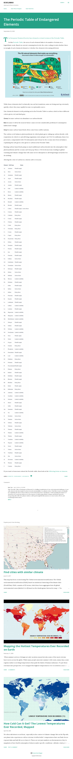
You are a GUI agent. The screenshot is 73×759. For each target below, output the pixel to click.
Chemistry (11, 476)
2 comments (11, 669)
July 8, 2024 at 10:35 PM (19, 487)
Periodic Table (18, 42)
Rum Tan (10, 487)
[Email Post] (31, 476)
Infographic (25, 476)
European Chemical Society (19, 38)
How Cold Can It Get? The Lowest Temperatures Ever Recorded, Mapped (34, 725)
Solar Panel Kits (30, 8)
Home (5, 8)
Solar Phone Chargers (16, 8)
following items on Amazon (58, 471)
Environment (18, 476)
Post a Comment (12, 747)
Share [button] (66, 476)
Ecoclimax (9, 2)
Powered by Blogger (37, 753)
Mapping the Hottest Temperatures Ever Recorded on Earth (36, 647)
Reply (9, 499)
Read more (66, 592)
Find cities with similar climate (23, 572)
